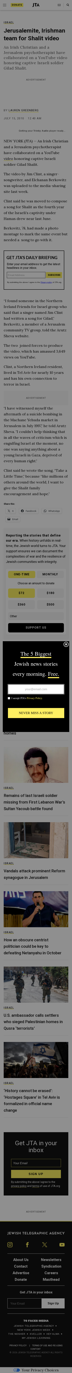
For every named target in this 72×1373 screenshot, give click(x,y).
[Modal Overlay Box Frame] (36, 686)
